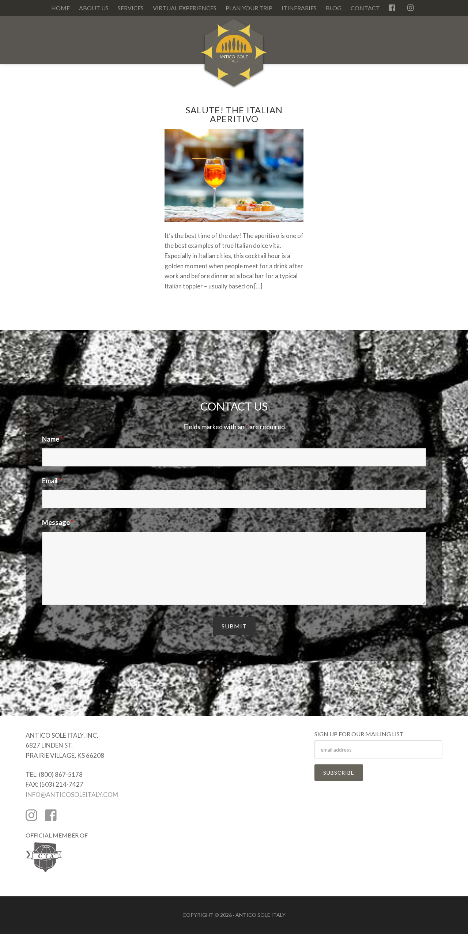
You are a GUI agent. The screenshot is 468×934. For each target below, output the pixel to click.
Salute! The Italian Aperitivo (234, 114)
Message (57, 522)
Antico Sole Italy (234, 56)
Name (52, 439)
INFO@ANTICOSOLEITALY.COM (72, 794)
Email (51, 481)
